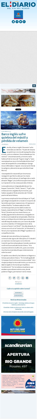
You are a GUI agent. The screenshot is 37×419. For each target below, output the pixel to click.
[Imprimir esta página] (23, 278)
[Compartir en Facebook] (10, 278)
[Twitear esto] (14, 278)
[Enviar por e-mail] (27, 278)
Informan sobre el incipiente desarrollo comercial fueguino (18, 312)
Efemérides (5, 144)
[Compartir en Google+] (18, 278)
